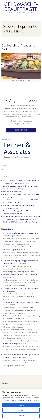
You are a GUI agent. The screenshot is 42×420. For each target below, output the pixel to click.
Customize (21, 410)
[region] (21, 404)
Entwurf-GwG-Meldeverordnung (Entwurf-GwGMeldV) (20, 219)
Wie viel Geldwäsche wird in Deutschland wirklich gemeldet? (21, 216)
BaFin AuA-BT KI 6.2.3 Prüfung (12, 191)
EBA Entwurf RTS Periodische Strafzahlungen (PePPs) (20, 222)
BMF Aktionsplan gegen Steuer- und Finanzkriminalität (20, 186)
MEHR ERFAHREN (21, 130)
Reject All (21, 416)
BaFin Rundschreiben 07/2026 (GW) (14, 189)
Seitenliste (4, 383)
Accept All (21, 405)
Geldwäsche (8, 229)
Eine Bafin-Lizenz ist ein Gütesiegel (14, 330)
